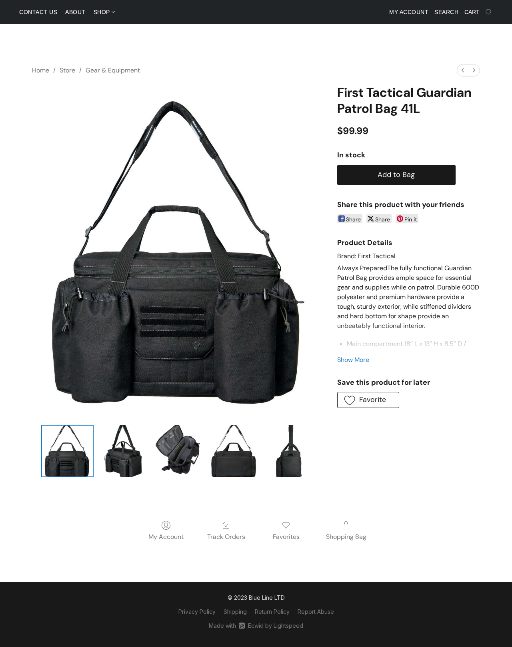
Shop (103, 12)
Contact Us (38, 12)
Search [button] (446, 12)
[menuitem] (462, 70)
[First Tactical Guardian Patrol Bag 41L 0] (67, 451)
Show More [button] (353, 360)
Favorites (286, 536)
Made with (256, 625)
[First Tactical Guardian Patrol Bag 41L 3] (234, 451)
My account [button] (408, 12)
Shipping (235, 611)
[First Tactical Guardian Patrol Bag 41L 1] (123, 451)
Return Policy (272, 611)
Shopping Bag (346, 536)
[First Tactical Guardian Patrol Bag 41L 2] (178, 451)
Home (40, 70)
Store (67, 70)
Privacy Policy (197, 611)
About (75, 12)
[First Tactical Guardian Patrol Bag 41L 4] (289, 451)
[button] (368, 400)
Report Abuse (316, 611)
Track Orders (226, 536)
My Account (166, 536)
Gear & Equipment (113, 70)
